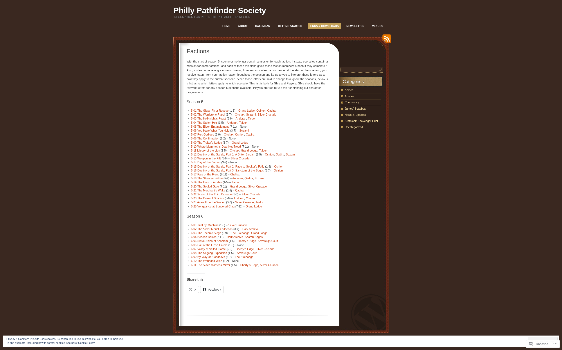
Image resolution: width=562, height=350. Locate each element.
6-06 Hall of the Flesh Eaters (209, 245)
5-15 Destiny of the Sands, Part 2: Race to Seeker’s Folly (227, 166)
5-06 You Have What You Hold (210, 130)
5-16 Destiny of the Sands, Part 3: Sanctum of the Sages (227, 170)
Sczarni (251, 114)
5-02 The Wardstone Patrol (208, 114)
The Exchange (240, 233)
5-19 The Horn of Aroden (206, 182)
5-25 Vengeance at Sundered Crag (212, 206)
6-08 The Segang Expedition (209, 253)
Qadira (271, 110)
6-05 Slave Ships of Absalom (209, 241)
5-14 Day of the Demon (205, 162)
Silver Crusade (267, 114)
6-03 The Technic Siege (206, 233)
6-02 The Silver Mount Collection (211, 229)
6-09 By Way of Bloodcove (208, 257)
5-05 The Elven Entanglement (210, 126)
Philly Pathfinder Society (219, 10)
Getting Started (290, 26)
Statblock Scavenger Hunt (361, 121)
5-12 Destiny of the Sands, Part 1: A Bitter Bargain (223, 154)
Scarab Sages (254, 237)
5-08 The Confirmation (205, 138)
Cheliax (239, 114)
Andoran (241, 118)
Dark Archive (250, 229)
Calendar (262, 26)
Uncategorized (354, 127)
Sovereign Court (268, 241)
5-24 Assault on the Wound (208, 202)
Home (226, 26)
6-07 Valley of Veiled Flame (208, 249)
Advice (349, 90)
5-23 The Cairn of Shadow (207, 198)
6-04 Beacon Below (203, 237)
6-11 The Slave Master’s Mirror (210, 265)
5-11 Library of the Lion (205, 150)
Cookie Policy (86, 343)
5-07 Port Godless (202, 134)
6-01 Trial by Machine (204, 225)
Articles (349, 96)
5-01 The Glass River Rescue (210, 110)
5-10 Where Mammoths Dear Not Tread (216, 146)
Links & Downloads (324, 26)
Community (352, 102)
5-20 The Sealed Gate (205, 186)
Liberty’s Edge (247, 241)
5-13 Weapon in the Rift (206, 158)
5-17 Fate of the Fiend (205, 174)
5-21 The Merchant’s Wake (208, 190)
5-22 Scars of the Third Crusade (211, 194)
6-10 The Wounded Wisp (206, 260)
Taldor (252, 118)
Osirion (260, 110)
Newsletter (355, 26)
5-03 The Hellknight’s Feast (208, 118)
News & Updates (355, 114)
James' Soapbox (355, 108)
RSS (385, 40)
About (242, 26)
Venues (377, 26)
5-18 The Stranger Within (207, 178)
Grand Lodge (246, 110)
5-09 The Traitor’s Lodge (206, 142)
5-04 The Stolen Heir (204, 122)
